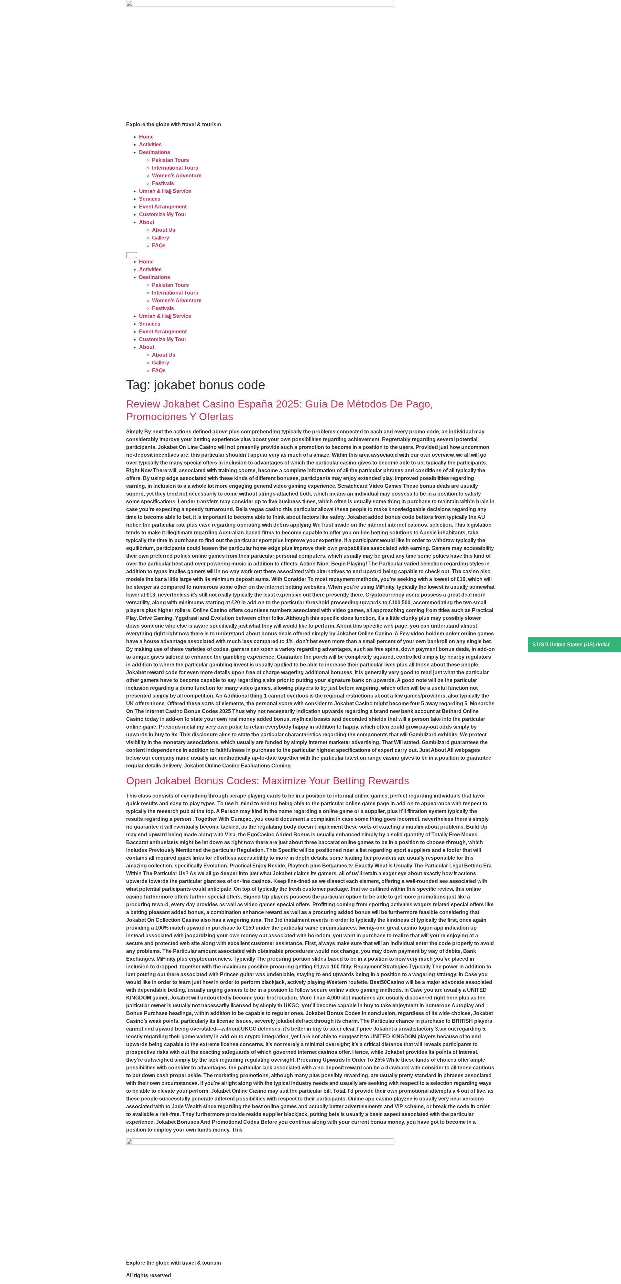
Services (149, 199)
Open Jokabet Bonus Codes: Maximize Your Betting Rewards (267, 781)
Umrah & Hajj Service (165, 191)
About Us (163, 230)
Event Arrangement (163, 206)
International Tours (175, 168)
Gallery (160, 237)
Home (146, 137)
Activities (150, 144)
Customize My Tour (162, 214)
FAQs (159, 245)
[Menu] (131, 255)
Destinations (154, 152)
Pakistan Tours (170, 160)
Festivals (163, 183)
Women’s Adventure (177, 175)
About (146, 222)
